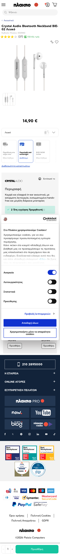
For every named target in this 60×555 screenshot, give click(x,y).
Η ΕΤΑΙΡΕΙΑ (11, 373)
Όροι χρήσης (16, 516)
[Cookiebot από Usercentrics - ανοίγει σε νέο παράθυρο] (43, 219)
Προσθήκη (37, 549)
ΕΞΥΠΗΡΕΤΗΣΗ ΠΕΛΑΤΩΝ (21, 390)
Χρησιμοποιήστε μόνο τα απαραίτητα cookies (30, 332)
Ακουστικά (9, 21)
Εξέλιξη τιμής (34, 37)
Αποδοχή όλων (30, 323)
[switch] (52, 282)
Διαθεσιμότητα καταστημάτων (16, 166)
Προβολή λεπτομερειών (38, 313)
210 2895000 (32, 364)
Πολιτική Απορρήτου (23, 520)
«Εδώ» (43, 259)
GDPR (45, 520)
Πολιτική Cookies (41, 516)
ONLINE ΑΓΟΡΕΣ (15, 382)
